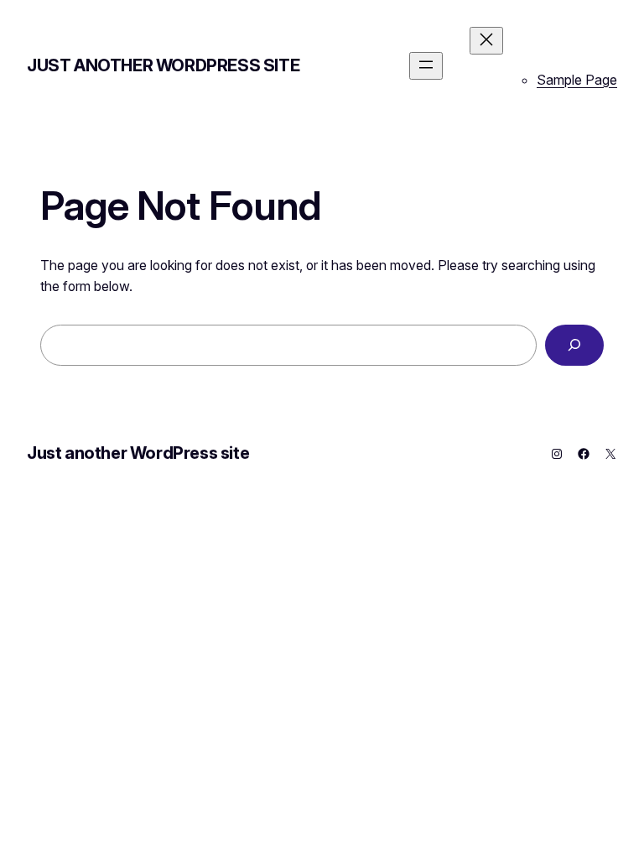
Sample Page (577, 79)
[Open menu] (426, 66)
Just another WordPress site (163, 65)
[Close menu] (486, 41)
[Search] (574, 345)
